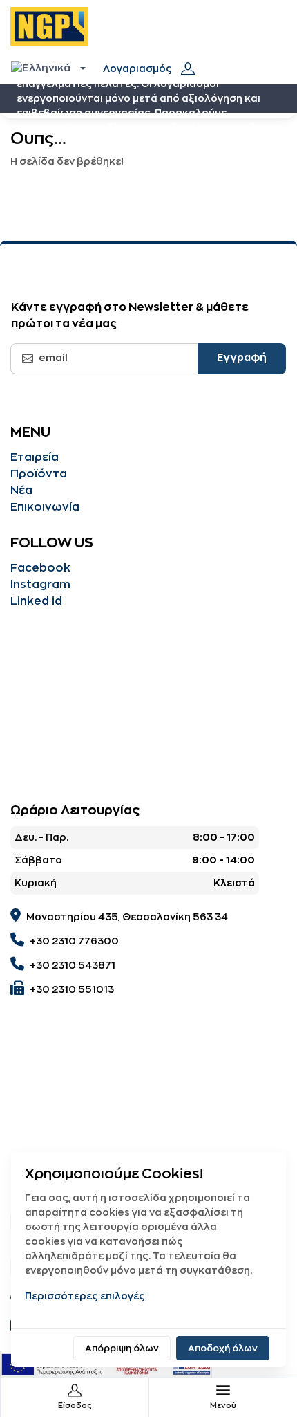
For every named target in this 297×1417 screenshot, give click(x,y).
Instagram (40, 584)
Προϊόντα (38, 473)
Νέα (21, 490)
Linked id (36, 601)
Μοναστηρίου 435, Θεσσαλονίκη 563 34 (127, 917)
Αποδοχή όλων (223, 1348)
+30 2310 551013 (72, 989)
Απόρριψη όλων (122, 1348)
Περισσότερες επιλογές (85, 1296)
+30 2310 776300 (74, 941)
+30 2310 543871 (72, 965)
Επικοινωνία (44, 507)
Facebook (40, 568)
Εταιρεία (34, 457)
